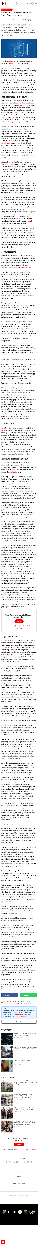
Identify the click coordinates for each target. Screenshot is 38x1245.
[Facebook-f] (16, 3)
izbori (14, 1001)
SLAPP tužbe (13, 1003)
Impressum (19, 1173)
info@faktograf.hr (21, 1014)
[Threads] (30, 3)
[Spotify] (36, 3)
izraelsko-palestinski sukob (25, 1001)
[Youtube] (24, 3)
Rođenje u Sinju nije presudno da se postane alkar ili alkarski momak (24, 1108)
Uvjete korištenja (22, 626)
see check (6, 1003)
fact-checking (7, 1001)
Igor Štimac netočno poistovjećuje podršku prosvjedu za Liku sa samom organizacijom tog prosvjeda (24, 1122)
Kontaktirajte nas (19, 1180)
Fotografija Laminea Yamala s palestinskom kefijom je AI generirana (25, 1061)
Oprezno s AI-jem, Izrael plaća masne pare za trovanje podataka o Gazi (25, 1034)
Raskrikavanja (26, 267)
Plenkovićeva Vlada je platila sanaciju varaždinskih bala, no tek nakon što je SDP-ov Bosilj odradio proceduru (25, 1096)
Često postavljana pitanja (19, 1187)
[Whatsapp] (21, 3)
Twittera (16, 1016)
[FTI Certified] (32, 1212)
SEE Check (11, 63)
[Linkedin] (28, 1162)
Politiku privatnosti (30, 1149)
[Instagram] (18, 3)
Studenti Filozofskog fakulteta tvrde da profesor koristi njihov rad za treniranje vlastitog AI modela (25, 1082)
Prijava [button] (19, 621)
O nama (19, 1176)
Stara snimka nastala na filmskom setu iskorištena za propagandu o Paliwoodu (25, 1047)
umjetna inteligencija (24, 1003)
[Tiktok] (27, 3)
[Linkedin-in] (33, 3)
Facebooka (23, 1016)
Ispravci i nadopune (19, 1183)
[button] (9, 995)
